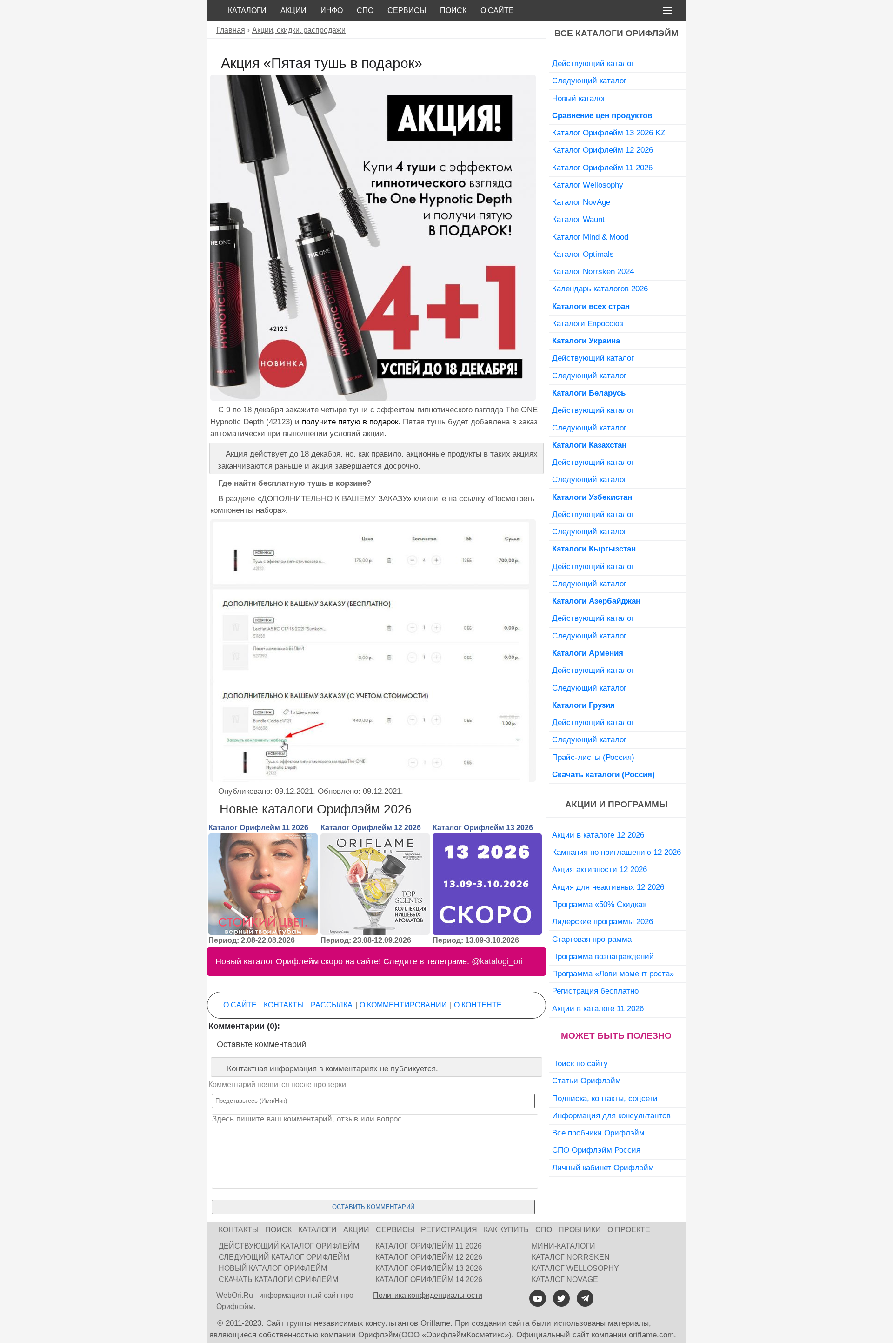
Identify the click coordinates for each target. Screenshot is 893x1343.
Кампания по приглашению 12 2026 (616, 852)
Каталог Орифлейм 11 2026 (258, 828)
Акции (293, 10)
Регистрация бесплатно (595, 990)
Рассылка (332, 1005)
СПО (365, 10)
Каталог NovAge (581, 202)
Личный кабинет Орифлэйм (603, 1167)
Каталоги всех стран (591, 306)
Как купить (506, 1230)
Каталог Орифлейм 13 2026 (483, 828)
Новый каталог (579, 98)
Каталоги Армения (587, 653)
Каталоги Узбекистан (592, 497)
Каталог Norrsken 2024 (593, 271)
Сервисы (406, 10)
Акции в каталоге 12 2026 (598, 834)
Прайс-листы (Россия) (593, 757)
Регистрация (449, 1230)
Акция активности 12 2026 (599, 869)
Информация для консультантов (611, 1115)
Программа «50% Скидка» (599, 904)
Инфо (331, 10)
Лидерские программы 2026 (602, 921)
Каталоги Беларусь (589, 392)
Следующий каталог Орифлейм (284, 1257)
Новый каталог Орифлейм (273, 1268)
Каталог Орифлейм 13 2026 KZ (608, 132)
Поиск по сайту (580, 1063)
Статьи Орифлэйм (586, 1080)
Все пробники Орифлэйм (598, 1132)
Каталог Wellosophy (587, 184)
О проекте (628, 1230)
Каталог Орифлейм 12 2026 (370, 828)
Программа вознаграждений (603, 956)
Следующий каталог (589, 80)
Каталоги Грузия (583, 705)
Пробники (580, 1230)
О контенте (478, 1005)
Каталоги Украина (586, 340)
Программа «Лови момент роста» (613, 973)
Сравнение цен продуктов (602, 115)
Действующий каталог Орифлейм (289, 1246)
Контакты (284, 1005)
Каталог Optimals (583, 254)
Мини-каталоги (563, 1246)
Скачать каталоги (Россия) (603, 774)
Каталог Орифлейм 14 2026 (428, 1279)
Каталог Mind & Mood (590, 237)
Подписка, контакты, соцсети (605, 1098)
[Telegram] (585, 1298)
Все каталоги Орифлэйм (616, 33)
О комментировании (403, 1005)
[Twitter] (561, 1298)
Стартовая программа (592, 939)
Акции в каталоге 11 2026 (598, 1008)
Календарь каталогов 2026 (600, 288)
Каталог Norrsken (571, 1257)
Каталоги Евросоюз (587, 323)
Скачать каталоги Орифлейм (278, 1279)
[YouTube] (537, 1298)
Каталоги (247, 10)
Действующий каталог (593, 63)
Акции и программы (616, 804)
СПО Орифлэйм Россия (596, 1150)
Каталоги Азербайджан (596, 600)
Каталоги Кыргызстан (594, 548)
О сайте (497, 10)
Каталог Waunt (578, 219)
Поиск (453, 10)
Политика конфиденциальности (427, 1295)
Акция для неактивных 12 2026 (608, 887)
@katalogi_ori (497, 961)
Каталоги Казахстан (589, 445)
